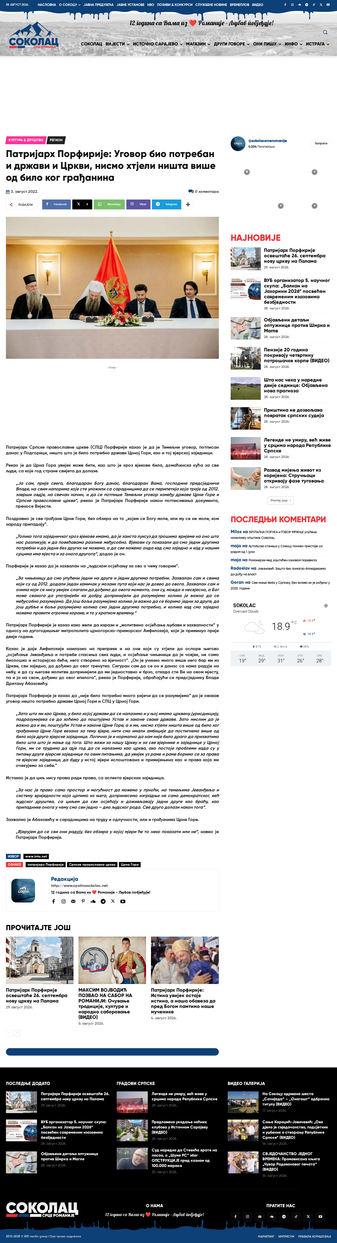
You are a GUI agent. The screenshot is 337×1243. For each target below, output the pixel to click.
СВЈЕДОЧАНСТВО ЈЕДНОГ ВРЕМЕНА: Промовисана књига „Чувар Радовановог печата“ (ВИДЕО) (291, 1161)
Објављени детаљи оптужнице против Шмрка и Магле (297, 325)
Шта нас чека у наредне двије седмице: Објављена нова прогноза (296, 385)
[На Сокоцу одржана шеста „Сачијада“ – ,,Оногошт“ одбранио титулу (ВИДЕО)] (243, 1102)
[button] (325, 32)
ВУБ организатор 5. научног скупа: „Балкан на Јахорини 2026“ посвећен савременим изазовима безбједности (297, 291)
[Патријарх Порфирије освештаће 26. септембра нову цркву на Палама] (40, 960)
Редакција (64, 879)
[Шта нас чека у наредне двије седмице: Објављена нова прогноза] (246, 388)
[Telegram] (307, 5)
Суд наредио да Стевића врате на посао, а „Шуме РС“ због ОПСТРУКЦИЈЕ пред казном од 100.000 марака (184, 1158)
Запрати (321, 143)
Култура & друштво (26, 140)
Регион (56, 140)
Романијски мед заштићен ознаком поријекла (283, 560)
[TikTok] (314, 5)
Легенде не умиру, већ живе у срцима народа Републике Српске (297, 445)
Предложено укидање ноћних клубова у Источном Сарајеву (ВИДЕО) (180, 1127)
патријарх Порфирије (46, 864)
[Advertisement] (168, 93)
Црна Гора (130, 864)
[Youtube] (328, 5)
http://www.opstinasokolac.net (79, 886)
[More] (188, 204)
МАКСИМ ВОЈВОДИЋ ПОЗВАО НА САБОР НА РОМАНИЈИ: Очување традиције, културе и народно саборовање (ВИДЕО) (105, 1003)
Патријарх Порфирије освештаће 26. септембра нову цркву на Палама (36, 995)
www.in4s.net (36, 856)
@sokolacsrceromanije (267, 141)
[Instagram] (292, 5)
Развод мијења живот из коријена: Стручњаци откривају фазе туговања (294, 475)
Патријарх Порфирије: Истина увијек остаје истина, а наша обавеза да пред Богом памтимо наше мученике (183, 1001)
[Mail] (73, 901)
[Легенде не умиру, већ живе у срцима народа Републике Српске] (246, 448)
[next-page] (17, 1033)
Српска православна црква (92, 864)
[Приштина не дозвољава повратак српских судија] (246, 418)
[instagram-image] (247, 171)
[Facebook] (285, 5)
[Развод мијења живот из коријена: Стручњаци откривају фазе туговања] (246, 478)
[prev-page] (9, 1033)
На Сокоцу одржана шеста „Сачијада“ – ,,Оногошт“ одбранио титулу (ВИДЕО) (295, 1098)
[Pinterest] (83, 901)
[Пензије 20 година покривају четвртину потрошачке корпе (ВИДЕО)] (246, 358)
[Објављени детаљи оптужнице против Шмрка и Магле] (246, 328)
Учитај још (279, 500)
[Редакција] (28, 891)
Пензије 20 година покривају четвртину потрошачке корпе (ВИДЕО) (296, 355)
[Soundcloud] (299, 5)
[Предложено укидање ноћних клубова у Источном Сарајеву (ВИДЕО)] (132, 1130)
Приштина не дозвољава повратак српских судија (294, 412)
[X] (321, 5)
